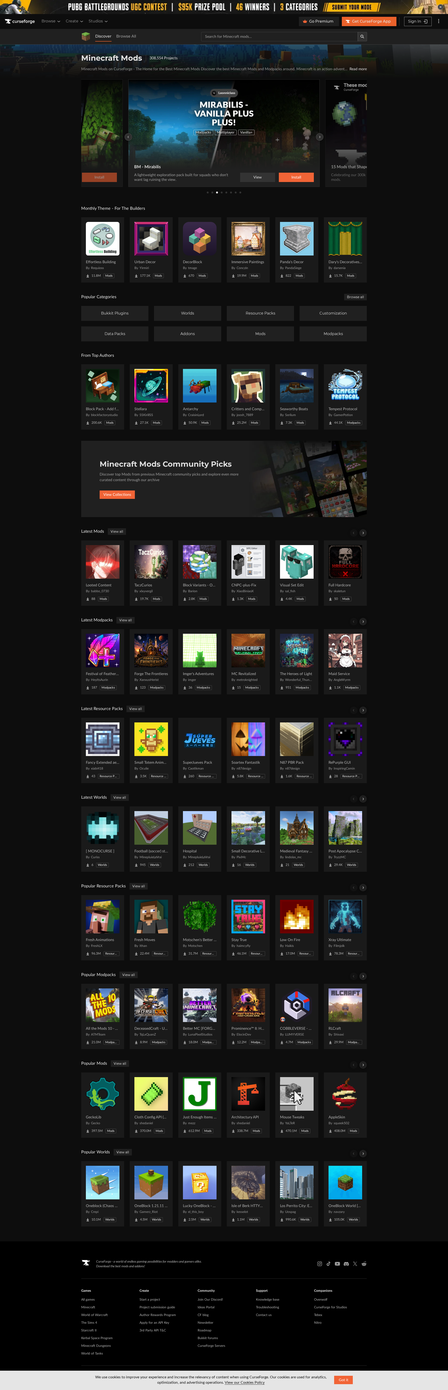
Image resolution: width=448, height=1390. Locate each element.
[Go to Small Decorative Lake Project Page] (248, 839)
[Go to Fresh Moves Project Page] (151, 927)
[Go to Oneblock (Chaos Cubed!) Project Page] (102, 1193)
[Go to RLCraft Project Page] (345, 1016)
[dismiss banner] (440, 7)
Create (72, 21)
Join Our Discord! (210, 1299)
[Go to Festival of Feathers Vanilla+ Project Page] (102, 661)
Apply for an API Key (154, 1322)
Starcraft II (89, 1330)
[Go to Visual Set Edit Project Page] (296, 573)
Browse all (355, 297)
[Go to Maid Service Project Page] (345, 661)
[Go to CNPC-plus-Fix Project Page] (248, 573)
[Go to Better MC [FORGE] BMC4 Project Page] (199, 1016)
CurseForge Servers (211, 1346)
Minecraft (88, 1307)
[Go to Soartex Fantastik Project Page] (248, 750)
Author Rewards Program (158, 1315)
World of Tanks (92, 1353)
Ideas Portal (206, 1307)
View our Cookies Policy (245, 1382)
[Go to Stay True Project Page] (248, 927)
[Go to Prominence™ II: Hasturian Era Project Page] (248, 1016)
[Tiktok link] (328, 1264)
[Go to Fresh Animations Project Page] (102, 927)
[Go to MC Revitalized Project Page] (248, 661)
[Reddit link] (364, 1264)
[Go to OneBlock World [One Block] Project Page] (345, 1193)
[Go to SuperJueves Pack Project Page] (199, 750)
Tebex (318, 1315)
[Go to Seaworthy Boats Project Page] (296, 397)
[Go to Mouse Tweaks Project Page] (296, 1105)
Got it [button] (343, 1380)
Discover (103, 36)
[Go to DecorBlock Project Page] (199, 250)
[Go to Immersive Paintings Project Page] (248, 250)
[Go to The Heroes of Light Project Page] (296, 661)
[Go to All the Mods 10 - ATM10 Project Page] (102, 1016)
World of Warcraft (94, 1315)
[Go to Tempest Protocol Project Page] (345, 397)
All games (88, 1299)
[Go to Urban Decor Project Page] (151, 250)
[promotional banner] (224, 7)
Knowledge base (267, 1299)
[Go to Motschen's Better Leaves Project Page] (199, 927)
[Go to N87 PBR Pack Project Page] (296, 750)
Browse (49, 21)
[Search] (362, 36)
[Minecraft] (86, 36)
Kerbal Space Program (97, 1338)
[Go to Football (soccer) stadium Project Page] (151, 839)
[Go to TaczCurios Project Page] (151, 573)
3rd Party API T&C (153, 1330)
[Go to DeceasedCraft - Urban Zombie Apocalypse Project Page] (151, 1016)
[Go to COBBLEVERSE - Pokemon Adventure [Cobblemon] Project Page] (296, 1016)
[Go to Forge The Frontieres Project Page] (151, 661)
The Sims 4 (89, 1322)
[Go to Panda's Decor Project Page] (296, 250)
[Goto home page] (20, 21)
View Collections (117, 495)
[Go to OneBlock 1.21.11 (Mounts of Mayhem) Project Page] (151, 1193)
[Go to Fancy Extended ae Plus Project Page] (102, 750)
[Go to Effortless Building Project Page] (102, 250)
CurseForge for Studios (330, 1307)
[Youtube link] (337, 1264)
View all (117, 531)
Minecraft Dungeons (96, 1346)
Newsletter (205, 1322)
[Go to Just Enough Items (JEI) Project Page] (199, 1105)
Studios (96, 21)
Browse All (126, 36)
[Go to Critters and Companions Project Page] (248, 397)
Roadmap (204, 1330)
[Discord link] (346, 1264)
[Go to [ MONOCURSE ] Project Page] (102, 839)
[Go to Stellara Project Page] (151, 397)
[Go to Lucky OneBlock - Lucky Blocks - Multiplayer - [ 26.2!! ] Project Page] (199, 1193)
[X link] (355, 1264)
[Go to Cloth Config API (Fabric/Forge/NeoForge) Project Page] (151, 1105)
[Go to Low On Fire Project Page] (296, 927)
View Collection (283, 177)
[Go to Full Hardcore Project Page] (345, 573)
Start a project (150, 1299)
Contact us (264, 1315)
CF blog (203, 1315)
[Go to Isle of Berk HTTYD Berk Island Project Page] (248, 1193)
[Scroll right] (363, 533)
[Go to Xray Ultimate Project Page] (345, 927)
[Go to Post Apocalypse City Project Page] (345, 839)
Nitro (318, 1322)
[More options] (438, 21)
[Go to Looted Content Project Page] (102, 573)
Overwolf (320, 1299)
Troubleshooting (267, 1307)
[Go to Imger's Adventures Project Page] (199, 661)
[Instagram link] (319, 1264)
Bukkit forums (208, 1338)
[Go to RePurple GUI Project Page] (345, 750)
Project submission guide (157, 1307)
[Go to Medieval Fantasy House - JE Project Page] (296, 839)
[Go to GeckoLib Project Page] (102, 1105)
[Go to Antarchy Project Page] (199, 397)
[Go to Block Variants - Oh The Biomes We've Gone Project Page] (199, 573)
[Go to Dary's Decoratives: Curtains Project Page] (345, 250)
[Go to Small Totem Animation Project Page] (151, 750)
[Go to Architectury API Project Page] (248, 1105)
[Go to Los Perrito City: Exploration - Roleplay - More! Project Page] (296, 1193)
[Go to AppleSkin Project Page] (345, 1105)
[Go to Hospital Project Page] (199, 839)
